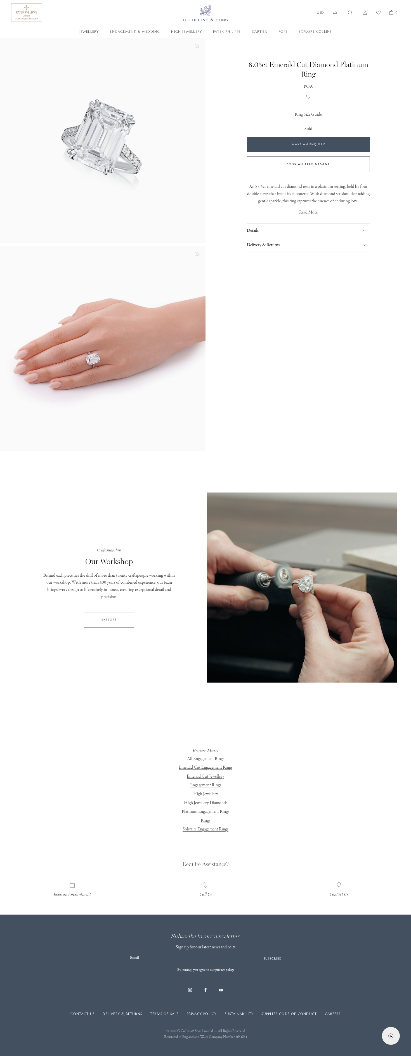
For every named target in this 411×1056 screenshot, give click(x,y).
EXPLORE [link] (109, 620)
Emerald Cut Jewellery (205, 776)
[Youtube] (221, 993)
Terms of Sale (164, 1014)
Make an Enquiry (308, 144)
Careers (332, 1014)
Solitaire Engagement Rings (205, 829)
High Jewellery (186, 31)
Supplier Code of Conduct (289, 1014)
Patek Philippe (227, 31)
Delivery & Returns (122, 1014)
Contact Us (339, 894)
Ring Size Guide (308, 115)
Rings (205, 821)
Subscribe (272, 958)
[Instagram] (190, 993)
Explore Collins (315, 31)
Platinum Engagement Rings (205, 812)
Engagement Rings (205, 785)
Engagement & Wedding (135, 31)
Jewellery (89, 31)
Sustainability (239, 1014)
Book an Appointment (308, 164)
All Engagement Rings (205, 759)
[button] (350, 12)
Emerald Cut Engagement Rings (205, 767)
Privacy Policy (202, 1014)
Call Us (206, 894)
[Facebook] (205, 993)
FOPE (283, 31)
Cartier (259, 31)
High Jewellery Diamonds (205, 803)
